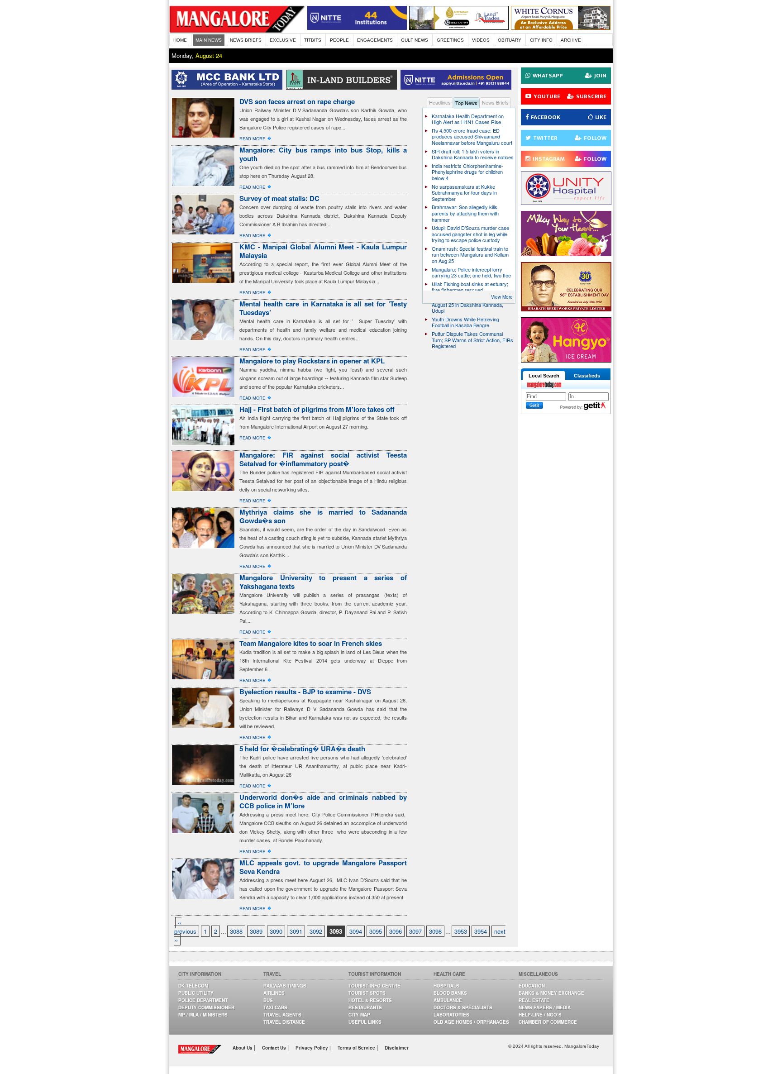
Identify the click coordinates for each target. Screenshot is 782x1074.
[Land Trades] (459, 27)
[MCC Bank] (229, 87)
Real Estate (534, 1000)
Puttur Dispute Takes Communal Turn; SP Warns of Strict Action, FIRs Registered (472, 339)
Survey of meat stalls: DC (279, 198)
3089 (256, 931)
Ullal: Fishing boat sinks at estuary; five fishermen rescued (470, 287)
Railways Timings (284, 986)
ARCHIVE (571, 40)
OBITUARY (509, 40)
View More (502, 297)
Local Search (544, 375)
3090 (276, 931)
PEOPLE (339, 40)
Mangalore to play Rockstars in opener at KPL (312, 361)
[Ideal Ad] (566, 253)
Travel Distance (284, 1022)
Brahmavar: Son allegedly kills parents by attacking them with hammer (465, 213)
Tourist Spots (367, 993)
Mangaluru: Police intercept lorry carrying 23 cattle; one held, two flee (471, 272)
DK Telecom (193, 986)
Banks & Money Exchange (551, 993)
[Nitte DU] (458, 87)
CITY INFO (541, 40)
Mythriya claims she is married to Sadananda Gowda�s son (323, 516)
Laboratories (451, 1015)
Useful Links (364, 1022)
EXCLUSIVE (283, 40)
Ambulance (448, 1000)
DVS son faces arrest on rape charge (297, 101)
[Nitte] (357, 27)
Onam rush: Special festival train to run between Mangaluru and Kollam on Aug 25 (470, 254)
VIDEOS (481, 40)
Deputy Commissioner (206, 1007)
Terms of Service (357, 1048)
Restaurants (365, 1007)
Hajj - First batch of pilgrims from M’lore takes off (317, 409)
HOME (180, 40)
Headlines (440, 102)
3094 (355, 931)
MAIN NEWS (209, 40)
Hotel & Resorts (370, 1000)
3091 (296, 931)
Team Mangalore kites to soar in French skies (310, 643)
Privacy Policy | (313, 1048)
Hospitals (446, 986)
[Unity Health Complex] (566, 202)
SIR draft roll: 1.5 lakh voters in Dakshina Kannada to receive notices (473, 154)
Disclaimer (397, 1048)
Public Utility (196, 993)
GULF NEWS (414, 40)
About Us (243, 1048)
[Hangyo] (566, 360)
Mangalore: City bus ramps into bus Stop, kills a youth (323, 154)
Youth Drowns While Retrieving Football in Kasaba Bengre (465, 322)
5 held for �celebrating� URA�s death (302, 749)
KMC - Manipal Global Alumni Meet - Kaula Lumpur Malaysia (323, 251)
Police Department (203, 1000)
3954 (480, 931)
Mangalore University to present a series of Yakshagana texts (323, 582)
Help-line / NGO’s (540, 1015)
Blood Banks (450, 993)
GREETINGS (450, 40)
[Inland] (343, 87)
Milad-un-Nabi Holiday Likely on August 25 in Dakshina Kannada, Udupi (467, 304)
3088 (236, 931)
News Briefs (495, 102)
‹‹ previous (185, 927)
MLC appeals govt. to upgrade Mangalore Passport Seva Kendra (323, 867)
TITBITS (312, 40)
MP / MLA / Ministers (203, 1015)
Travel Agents (282, 1015)
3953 (460, 931)
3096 (395, 931)
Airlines (274, 993)
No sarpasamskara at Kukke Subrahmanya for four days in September (464, 192)
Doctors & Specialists (463, 1007)
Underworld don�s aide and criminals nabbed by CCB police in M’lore (323, 801)
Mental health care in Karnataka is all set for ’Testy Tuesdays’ (323, 308)
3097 (415, 931)
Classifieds (587, 375)
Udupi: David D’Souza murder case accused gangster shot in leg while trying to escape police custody (470, 233)
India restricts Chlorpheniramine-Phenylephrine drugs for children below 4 (467, 171)
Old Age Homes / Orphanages (471, 1022)
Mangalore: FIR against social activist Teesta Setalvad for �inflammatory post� (323, 459)
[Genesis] (560, 27)
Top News (466, 102)
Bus (268, 1000)
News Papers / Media (545, 1007)
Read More (252, 138)
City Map (359, 1015)
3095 (375, 931)
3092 (316, 931)
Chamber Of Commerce (548, 1022)
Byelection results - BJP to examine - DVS (305, 692)
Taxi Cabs (275, 1007)
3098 (435, 931)
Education (532, 986)
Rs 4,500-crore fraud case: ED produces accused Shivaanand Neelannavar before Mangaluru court (472, 136)
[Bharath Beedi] (566, 309)
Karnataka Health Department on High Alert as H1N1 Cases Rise (468, 119)
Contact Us (274, 1048)
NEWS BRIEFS (246, 40)
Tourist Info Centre (374, 986)
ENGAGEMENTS (375, 40)
